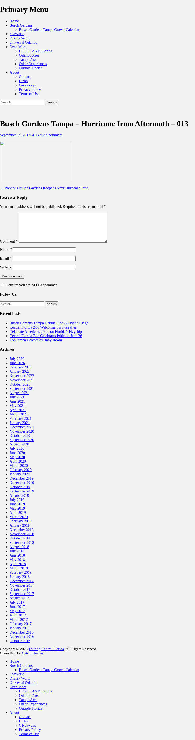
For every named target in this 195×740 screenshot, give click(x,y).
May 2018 (17, 560)
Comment (9, 241)
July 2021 (17, 397)
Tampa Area (28, 59)
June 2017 (17, 607)
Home (14, 21)
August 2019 (19, 495)
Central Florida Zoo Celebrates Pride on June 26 (46, 336)
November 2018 (22, 534)
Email (6, 258)
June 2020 (17, 453)
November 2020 (22, 431)
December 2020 (22, 427)
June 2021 (17, 401)
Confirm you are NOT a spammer (31, 285)
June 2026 (17, 363)
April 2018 (18, 564)
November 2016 (22, 637)
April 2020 (18, 461)
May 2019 (17, 508)
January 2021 (20, 423)
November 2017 (22, 585)
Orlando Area (29, 55)
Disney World (20, 38)
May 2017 (17, 611)
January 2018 (20, 577)
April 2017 (18, 615)
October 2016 (20, 641)
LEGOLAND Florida (35, 51)
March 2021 (19, 414)
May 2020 (17, 457)
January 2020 (20, 474)
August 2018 (19, 547)
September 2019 (22, 491)
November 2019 (22, 483)
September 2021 (22, 389)
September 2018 (22, 542)
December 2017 (22, 581)
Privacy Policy (30, 89)
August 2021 (19, 393)
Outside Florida (30, 68)
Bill (33, 135)
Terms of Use (29, 94)
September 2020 (22, 440)
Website (6, 267)
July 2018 (17, 551)
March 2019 (19, 517)
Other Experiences (33, 64)
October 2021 (20, 384)
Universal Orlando (23, 42)
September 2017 (22, 594)
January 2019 (20, 525)
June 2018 (17, 555)
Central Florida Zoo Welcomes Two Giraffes (43, 327)
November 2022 (22, 376)
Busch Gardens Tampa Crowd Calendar (49, 30)
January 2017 (20, 628)
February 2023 (21, 367)
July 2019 (17, 500)
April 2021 (18, 410)
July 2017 (17, 602)
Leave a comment (49, 135)
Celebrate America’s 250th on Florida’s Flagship (46, 331)
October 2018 (20, 538)
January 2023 (20, 371)
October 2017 (20, 589)
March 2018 (19, 568)
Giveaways (27, 85)
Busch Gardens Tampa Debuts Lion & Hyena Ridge (49, 323)
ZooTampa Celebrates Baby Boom (36, 340)
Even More (18, 47)
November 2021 (22, 380)
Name (6, 250)
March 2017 (19, 619)
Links (23, 81)
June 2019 (17, 504)
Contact (25, 77)
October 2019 (20, 487)
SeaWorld (17, 34)
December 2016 (22, 632)
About (14, 72)
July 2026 (17, 359)
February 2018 (21, 572)
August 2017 (19, 598)
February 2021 (21, 418)
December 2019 (22, 478)
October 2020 (20, 436)
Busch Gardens (21, 25)
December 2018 (22, 530)
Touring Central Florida (46, 649)
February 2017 (21, 624)
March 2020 (19, 465)
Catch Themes (33, 653)
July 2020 (17, 448)
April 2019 (18, 513)
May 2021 (17, 406)
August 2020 (19, 444)
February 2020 (21, 470)
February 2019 (21, 521)
